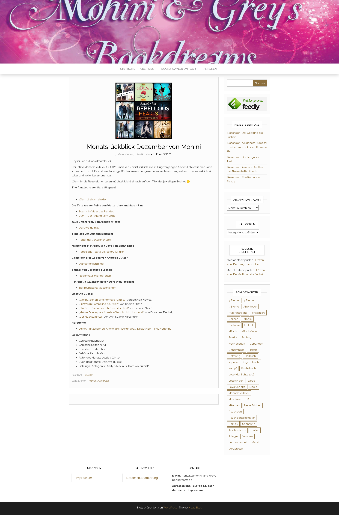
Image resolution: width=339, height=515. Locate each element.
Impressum (84, 478)
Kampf (233, 368)
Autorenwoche (238, 312)
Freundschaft (237, 343)
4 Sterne (248, 300)
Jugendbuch (251, 362)
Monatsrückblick (99, 380)
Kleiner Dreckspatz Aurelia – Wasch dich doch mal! (111, 312)
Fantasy (246, 337)
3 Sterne (234, 300)
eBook (233, 331)
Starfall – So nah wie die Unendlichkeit (104, 308)
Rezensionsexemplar (242, 417)
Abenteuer (250, 306)
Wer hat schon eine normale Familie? (102, 299)
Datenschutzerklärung (142, 478)
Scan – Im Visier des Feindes (96, 211)
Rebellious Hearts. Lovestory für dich (101, 251)
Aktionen (210, 68)
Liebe (251, 380)
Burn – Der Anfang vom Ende (97, 215)
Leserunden (236, 380)
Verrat (255, 442)
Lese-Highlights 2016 (241, 374)
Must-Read (235, 399)
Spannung (248, 424)
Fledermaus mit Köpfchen (95, 275)
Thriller (254, 430)
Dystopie (234, 325)
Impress (233, 362)
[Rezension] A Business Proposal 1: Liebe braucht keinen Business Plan (247, 147)
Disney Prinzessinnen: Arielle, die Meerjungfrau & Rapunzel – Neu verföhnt (125, 328)
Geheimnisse (236, 349)
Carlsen (233, 319)
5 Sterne (234, 306)
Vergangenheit (238, 442)
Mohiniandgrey (160, 154)
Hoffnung (234, 356)
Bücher (89, 375)
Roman (233, 424)
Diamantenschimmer (91, 263)
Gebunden (256, 343)
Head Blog (195, 507)
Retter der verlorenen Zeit (95, 239)
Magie (253, 386)
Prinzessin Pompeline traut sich (99, 304)
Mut (249, 399)
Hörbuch (250, 356)
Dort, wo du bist (89, 227)
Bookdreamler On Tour (179, 68)
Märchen (234, 405)
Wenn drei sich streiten (93, 199)
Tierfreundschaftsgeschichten (97, 287)
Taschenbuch (237, 430)
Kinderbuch (248, 368)
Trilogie (233, 436)
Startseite (127, 68)
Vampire (247, 436)
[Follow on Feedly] (247, 103)
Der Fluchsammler (91, 316)
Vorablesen (236, 448)
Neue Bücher (252, 405)
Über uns (147, 68)
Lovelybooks (237, 386)
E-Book (249, 325)
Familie (233, 337)
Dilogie (247, 319)
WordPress (170, 507)
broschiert (258, 312)
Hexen (253, 349)
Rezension (235, 411)
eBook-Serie (249, 331)
